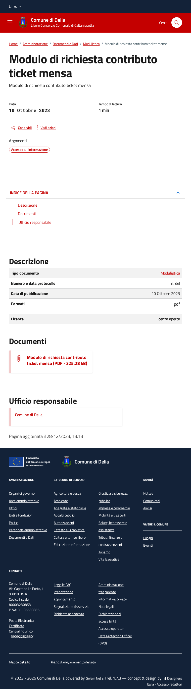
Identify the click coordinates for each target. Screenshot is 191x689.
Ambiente (61, 501)
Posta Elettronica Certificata (21, 623)
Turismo (104, 552)
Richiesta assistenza (69, 614)
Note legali (106, 606)
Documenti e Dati (21, 537)
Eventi (148, 545)
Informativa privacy (112, 599)
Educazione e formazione (72, 544)
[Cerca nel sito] (176, 22)
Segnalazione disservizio (71, 606)
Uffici (13, 508)
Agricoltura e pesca (67, 493)
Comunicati (151, 501)
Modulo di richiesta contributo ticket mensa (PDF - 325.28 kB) (57, 360)
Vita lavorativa (108, 559)
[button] (15, 6)
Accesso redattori (169, 684)
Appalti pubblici (64, 515)
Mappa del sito (19, 662)
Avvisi (147, 508)
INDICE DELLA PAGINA (29, 193)
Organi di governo (22, 493)
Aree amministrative (24, 501)
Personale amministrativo (28, 530)
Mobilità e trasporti (112, 515)
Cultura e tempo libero (70, 537)
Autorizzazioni (64, 522)
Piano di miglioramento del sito (73, 662)
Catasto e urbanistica (69, 530)
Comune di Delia (29, 415)
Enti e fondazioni (21, 515)
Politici (13, 522)
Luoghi (148, 538)
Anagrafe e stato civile (70, 508)
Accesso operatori (111, 628)
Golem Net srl (96, 678)
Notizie (148, 493)
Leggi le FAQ (62, 584)
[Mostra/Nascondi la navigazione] (10, 22)
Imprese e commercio (114, 508)
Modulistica (170, 273)
